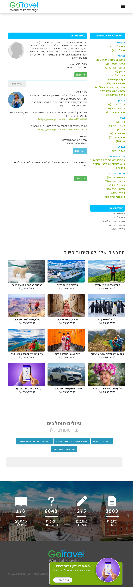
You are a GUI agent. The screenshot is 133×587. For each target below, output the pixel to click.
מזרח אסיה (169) (116, 133)
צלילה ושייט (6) (117, 193)
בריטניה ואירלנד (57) (114, 67)
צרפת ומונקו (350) (115, 95)
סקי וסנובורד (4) (117, 225)
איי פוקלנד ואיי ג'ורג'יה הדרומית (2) (107, 160)
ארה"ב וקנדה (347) (115, 104)
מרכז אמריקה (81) (115, 112)
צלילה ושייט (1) (117, 229)
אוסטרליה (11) (117, 46)
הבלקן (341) (119, 71)
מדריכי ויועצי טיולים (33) (112, 221)
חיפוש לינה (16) (117, 185)
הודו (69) (120, 121)
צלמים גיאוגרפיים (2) (114, 197)
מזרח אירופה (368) (115, 83)
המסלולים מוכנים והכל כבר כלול (71, 568)
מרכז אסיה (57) (117, 137)
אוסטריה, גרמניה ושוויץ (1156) (110, 60)
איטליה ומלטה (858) (115, 63)
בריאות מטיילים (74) (114, 181)
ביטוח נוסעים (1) (117, 213)
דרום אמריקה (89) (116, 108)
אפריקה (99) (118, 150)
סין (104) (120, 141)
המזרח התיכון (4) (116, 125)
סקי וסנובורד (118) (115, 189)
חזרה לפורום (80, 75)
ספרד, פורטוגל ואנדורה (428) (110, 87)
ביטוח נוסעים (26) (116, 177)
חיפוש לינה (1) (118, 217)
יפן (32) (121, 129)
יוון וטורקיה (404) (116, 79)
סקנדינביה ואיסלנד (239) (112, 91)
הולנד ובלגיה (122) (115, 75)
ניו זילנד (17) (118, 50)
